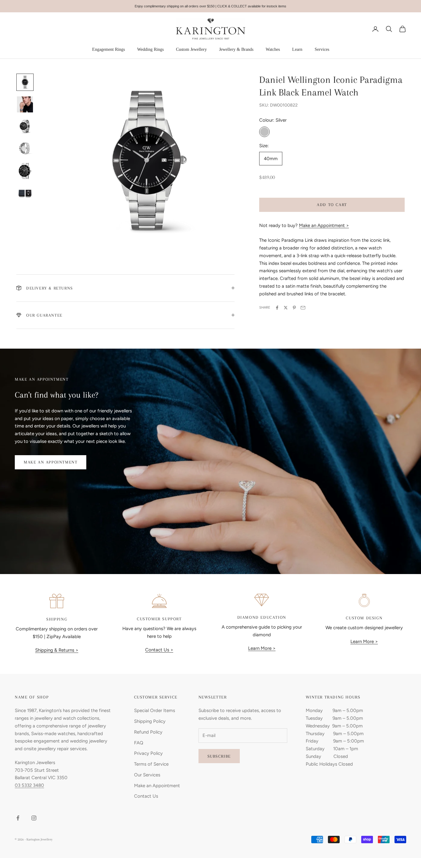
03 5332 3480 (29, 785)
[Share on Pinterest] (294, 307)
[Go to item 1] (25, 82)
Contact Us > (159, 650)
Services (322, 49)
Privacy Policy (148, 753)
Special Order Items (154, 710)
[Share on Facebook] (277, 307)
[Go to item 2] (25, 104)
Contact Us (146, 796)
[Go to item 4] (25, 148)
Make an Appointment (50, 462)
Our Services (147, 775)
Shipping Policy (150, 721)
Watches (273, 49)
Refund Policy (148, 732)
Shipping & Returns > (56, 650)
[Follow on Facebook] (18, 818)
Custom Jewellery (191, 49)
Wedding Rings (150, 49)
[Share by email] (302, 307)
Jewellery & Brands (236, 49)
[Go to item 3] (25, 126)
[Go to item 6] (25, 193)
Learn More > (262, 648)
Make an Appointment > (324, 225)
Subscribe (219, 756)
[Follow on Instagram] (34, 818)
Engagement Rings (108, 49)
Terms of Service (151, 764)
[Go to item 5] (25, 171)
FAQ (138, 743)
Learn (297, 49)
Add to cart (332, 204)
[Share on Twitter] (285, 307)
